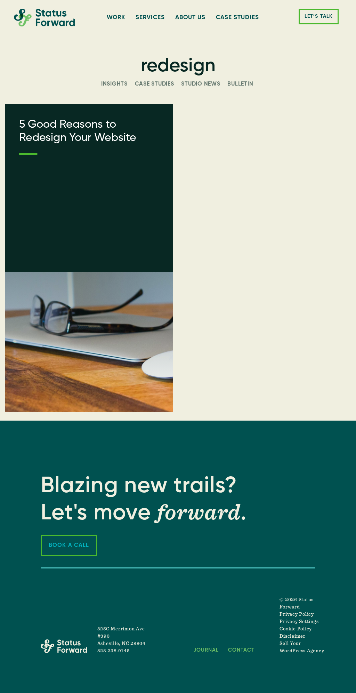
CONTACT (241, 650)
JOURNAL (206, 650)
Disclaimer (293, 636)
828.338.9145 (113, 650)
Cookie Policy (296, 629)
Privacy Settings (299, 621)
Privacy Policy (297, 614)
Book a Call (69, 545)
